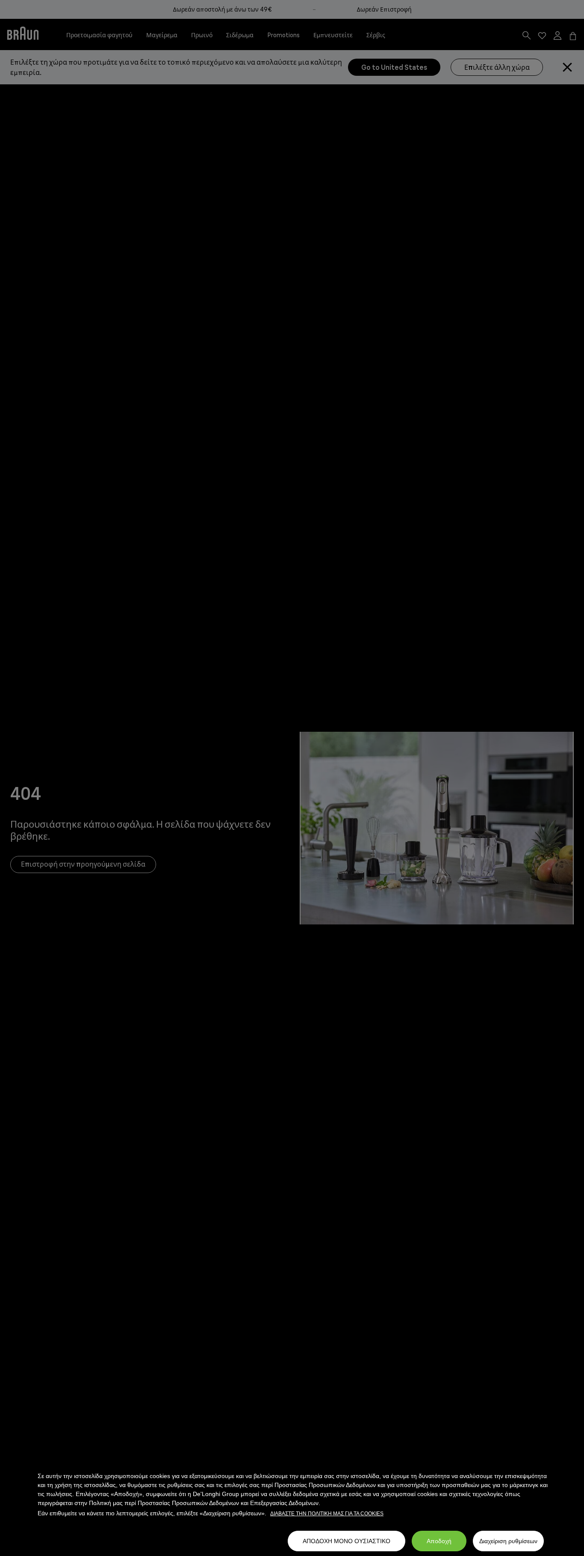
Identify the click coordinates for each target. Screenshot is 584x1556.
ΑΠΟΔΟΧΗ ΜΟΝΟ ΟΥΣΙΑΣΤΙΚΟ (346, 1541)
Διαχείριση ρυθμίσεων (508, 1541)
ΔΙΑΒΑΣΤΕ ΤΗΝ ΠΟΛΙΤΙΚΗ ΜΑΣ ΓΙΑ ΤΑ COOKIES (326, 1514)
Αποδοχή (439, 1541)
